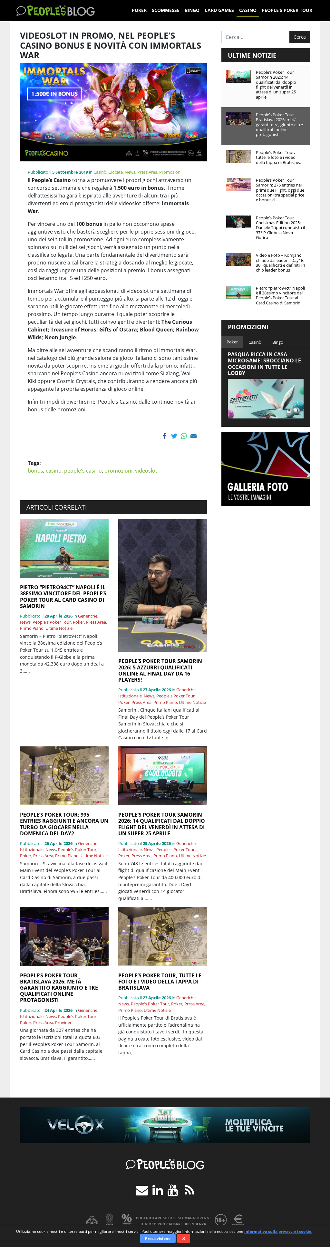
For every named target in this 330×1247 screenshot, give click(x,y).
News (130, 172)
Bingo (192, 10)
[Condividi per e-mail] (194, 436)
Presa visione (157, 1238)
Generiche (87, 616)
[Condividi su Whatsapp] (184, 436)
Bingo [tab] (277, 342)
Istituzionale (130, 696)
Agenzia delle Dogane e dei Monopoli (109, 1219)
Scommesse (166, 10)
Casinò (248, 10)
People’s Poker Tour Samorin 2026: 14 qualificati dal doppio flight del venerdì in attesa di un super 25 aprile (161, 824)
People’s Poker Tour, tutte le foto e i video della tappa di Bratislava (159, 982)
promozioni (118, 470)
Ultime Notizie (59, 628)
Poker (139, 10)
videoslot (146, 470)
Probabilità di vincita (127, 1219)
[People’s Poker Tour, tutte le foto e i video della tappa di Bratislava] (162, 936)
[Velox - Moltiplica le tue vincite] (165, 1124)
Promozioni (170, 172)
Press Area (147, 172)
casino (54, 470)
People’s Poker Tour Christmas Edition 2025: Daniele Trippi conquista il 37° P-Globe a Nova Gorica (280, 227)
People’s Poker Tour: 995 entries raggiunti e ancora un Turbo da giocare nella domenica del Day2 (64, 824)
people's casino (83, 470)
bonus (35, 470)
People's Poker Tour (52, 622)
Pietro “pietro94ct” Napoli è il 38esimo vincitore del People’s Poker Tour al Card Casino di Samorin (63, 596)
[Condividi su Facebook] (165, 436)
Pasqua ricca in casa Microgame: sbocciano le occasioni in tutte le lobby (264, 364)
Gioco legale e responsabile (92, 1219)
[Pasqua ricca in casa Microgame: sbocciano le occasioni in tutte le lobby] (266, 398)
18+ (221, 1219)
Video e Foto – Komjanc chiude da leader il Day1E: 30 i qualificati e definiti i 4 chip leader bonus (280, 262)
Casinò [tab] (254, 342)
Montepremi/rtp (238, 1219)
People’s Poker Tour (287, 10)
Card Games (219, 10)
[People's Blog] (55, 11)
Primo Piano (32, 628)
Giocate (115, 172)
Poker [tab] (232, 342)
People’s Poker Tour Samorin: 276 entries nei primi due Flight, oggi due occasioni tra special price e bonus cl (280, 190)
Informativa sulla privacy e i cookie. (278, 1231)
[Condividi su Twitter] (175, 436)
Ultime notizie (252, 55)
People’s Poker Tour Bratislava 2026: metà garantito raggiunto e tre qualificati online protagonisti (59, 988)
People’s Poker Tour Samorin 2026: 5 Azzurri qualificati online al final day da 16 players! (160, 670)
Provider (63, 1022)
